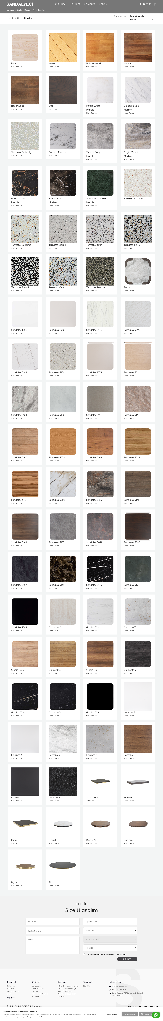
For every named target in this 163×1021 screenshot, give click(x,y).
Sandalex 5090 (132, 329)
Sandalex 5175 (94, 584)
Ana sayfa (10, 10)
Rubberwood (93, 63)
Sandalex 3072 (57, 457)
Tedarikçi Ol (10, 988)
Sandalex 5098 (94, 542)
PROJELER (89, 4)
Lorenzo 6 (16, 754)
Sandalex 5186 (19, 372)
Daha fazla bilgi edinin (42, 1017)
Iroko (52, 63)
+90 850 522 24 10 (119, 989)
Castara (128, 839)
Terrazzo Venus (57, 287)
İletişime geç (115, 982)
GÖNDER (127, 959)
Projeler (10, 997)
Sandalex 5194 (131, 584)
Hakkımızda (10, 986)
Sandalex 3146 (19, 542)
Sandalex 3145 (131, 499)
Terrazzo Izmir (94, 244)
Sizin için (62, 982)
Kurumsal (11, 982)
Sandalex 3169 (94, 457)
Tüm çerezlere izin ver (149, 1014)
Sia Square (92, 797)
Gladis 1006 (92, 712)
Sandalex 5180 (57, 414)
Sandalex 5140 (94, 329)
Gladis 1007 (130, 669)
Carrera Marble (57, 152)
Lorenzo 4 (91, 754)
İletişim (9, 994)
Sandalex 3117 (18, 499)
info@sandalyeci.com (120, 986)
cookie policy (121, 954)
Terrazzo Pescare (95, 287)
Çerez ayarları (112, 1014)
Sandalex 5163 (94, 499)
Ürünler (19, 10)
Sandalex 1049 (19, 627)
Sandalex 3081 (132, 372)
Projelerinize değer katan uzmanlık (67, 995)
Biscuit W (91, 839)
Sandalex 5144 (131, 414)
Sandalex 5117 (94, 414)
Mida (14, 839)
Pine (13, 63)
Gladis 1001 (92, 669)
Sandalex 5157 (19, 584)
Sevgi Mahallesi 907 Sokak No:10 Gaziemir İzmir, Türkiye (127, 994)
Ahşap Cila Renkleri (65, 991)
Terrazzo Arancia (133, 198)
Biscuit (52, 839)
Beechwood (17, 105)
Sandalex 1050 (19, 329)
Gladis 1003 (17, 669)
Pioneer (128, 797)
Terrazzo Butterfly (21, 152)
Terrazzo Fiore (132, 244)
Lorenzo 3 (54, 754)
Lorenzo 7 (16, 797)
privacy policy (99, 954)
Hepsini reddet (130, 1014)
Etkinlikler (86, 986)
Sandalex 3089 (132, 457)
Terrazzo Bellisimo (21, 244)
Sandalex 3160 (19, 457)
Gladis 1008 (17, 712)
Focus (127, 287)
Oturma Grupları (38, 988)
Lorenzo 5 (129, 712)
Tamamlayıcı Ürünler (40, 994)
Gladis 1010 (55, 627)
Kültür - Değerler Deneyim (67, 988)
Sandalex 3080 (132, 542)
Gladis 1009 (55, 669)
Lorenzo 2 (54, 797)
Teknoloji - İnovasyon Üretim (68, 986)
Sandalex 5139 (56, 584)
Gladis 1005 (130, 627)
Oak (51, 105)
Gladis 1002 (92, 627)
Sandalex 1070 (57, 329)
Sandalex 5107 (56, 542)
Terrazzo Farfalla (20, 287)
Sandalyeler (36, 986)
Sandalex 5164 (19, 414)
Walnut (128, 63)
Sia (50, 882)
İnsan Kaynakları (12, 991)
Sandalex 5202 (57, 499)
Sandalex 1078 (94, 372)
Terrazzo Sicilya (57, 244)
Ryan (14, 882)
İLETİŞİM (103, 4)
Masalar (27, 10)
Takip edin (88, 982)
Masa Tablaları (39, 10)
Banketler (35, 996)
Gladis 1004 (55, 712)
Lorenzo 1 (129, 754)
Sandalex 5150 (57, 372)
